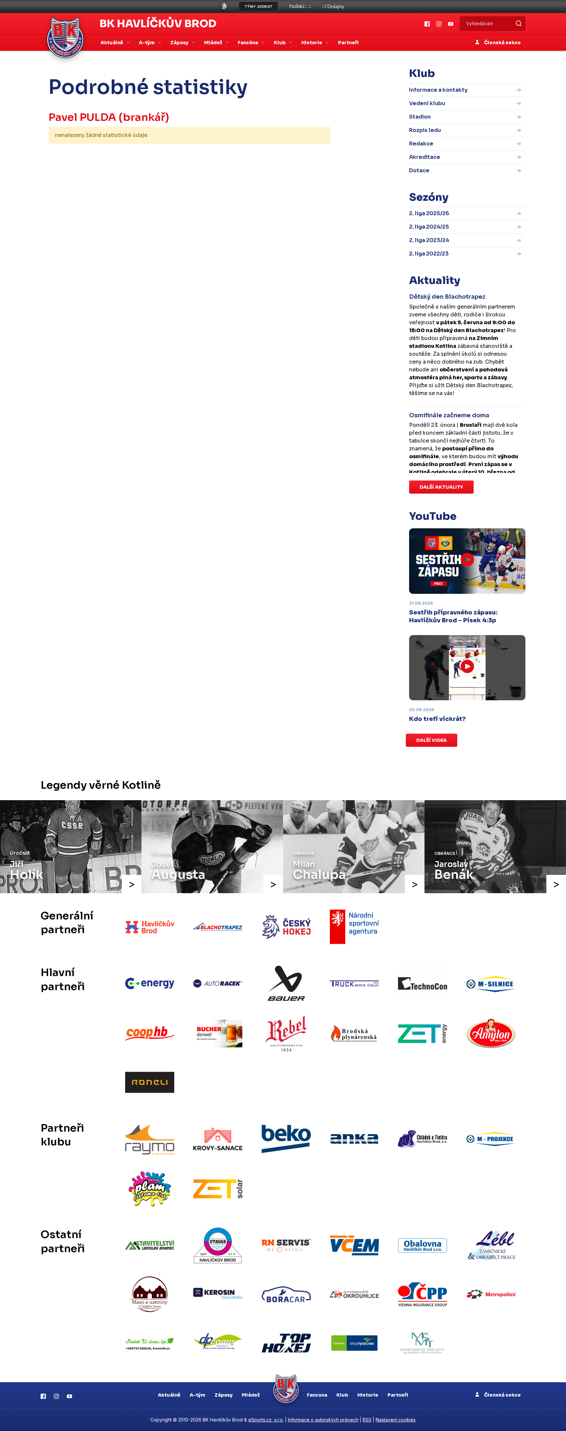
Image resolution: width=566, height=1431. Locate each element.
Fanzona (317, 1395)
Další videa (431, 740)
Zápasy (224, 1395)
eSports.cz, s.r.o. (266, 1419)
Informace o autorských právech (323, 1419)
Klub (342, 1395)
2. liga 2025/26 (429, 213)
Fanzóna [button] (248, 43)
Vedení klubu (427, 103)
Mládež (251, 1395)
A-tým (197, 1395)
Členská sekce (502, 43)
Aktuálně (169, 1395)
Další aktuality (441, 487)
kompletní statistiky (290, 156)
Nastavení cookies (396, 1419)
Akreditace (424, 157)
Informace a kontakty (438, 89)
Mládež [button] (213, 43)
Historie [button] (312, 43)
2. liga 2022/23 (429, 253)
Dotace (419, 170)
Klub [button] (280, 43)
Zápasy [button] (179, 43)
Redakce (421, 143)
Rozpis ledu (425, 130)
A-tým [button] (147, 43)
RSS (367, 1419)
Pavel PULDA (82, 117)
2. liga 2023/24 (429, 240)
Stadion (420, 116)
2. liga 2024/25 (429, 226)
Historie (367, 1395)
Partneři (348, 43)
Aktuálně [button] (112, 43)
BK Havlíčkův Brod (158, 23)
